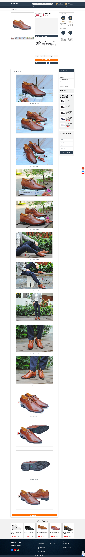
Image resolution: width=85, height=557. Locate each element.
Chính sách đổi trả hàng (66, 544)
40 (46, 56)
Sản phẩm (35, 6)
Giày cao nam (23, 6)
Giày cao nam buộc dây (64, 75)
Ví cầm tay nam (52, 543)
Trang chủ (17, 6)
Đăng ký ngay (66, 152)
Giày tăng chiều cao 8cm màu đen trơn (69, 100)
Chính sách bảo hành (66, 543)
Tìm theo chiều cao (51, 6)
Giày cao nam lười (63, 77)
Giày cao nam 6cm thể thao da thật (69, 124)
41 (51, 56)
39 (41, 56)
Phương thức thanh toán (67, 547)
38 (37, 56)
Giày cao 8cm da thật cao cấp (69, 106)
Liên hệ (58, 6)
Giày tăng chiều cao (63, 72)
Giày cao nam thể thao (64, 79)
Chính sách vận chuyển (66, 546)
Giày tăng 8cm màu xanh (67, 532)
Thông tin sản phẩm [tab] (16, 71)
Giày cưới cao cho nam (64, 81)
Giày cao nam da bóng (64, 86)
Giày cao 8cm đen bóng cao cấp (69, 112)
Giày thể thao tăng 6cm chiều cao (69, 118)
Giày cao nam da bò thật (28, 532)
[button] (11, 38)
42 (55, 56)
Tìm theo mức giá (42, 6)
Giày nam (29, 6)
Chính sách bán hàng (65, 6)
